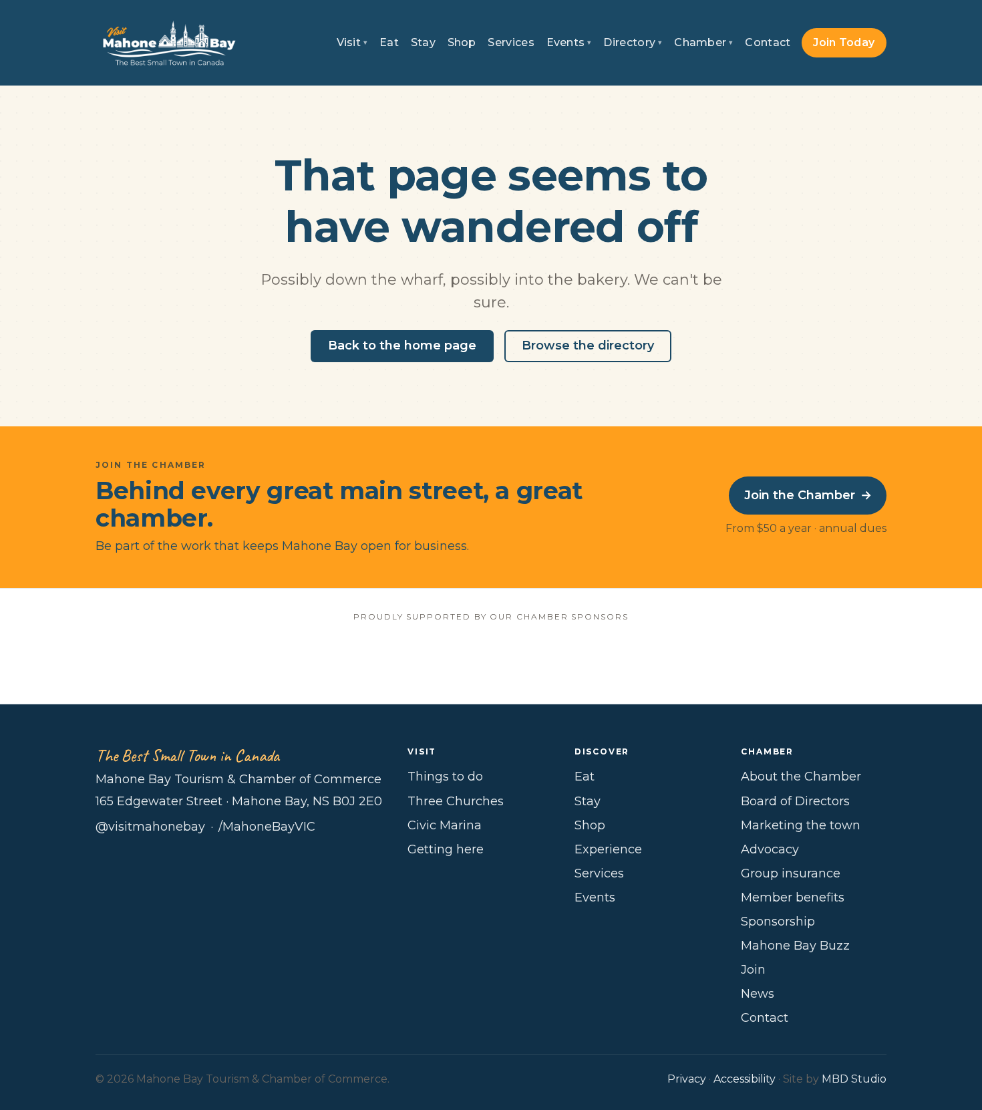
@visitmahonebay (150, 826)
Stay (423, 42)
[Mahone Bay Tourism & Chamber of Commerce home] (169, 43)
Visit (352, 42)
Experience (608, 849)
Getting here (445, 849)
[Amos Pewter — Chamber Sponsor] (220, 661)
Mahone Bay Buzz (795, 945)
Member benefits (792, 897)
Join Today (843, 42)
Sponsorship (778, 921)
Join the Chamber (808, 495)
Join (753, 969)
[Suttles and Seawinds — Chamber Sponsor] (626, 661)
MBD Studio (854, 1079)
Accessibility (744, 1079)
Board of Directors (795, 801)
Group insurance (790, 873)
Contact (767, 42)
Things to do (445, 776)
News (757, 993)
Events (569, 42)
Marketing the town (800, 825)
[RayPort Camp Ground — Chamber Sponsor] (491, 661)
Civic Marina (444, 825)
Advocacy (770, 849)
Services (511, 42)
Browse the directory (588, 345)
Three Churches (455, 801)
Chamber (703, 42)
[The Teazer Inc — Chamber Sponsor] (762, 661)
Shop (462, 42)
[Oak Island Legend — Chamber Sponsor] (356, 661)
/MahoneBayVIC (266, 826)
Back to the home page (402, 345)
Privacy (686, 1079)
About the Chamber (801, 776)
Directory (632, 42)
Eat (389, 42)
